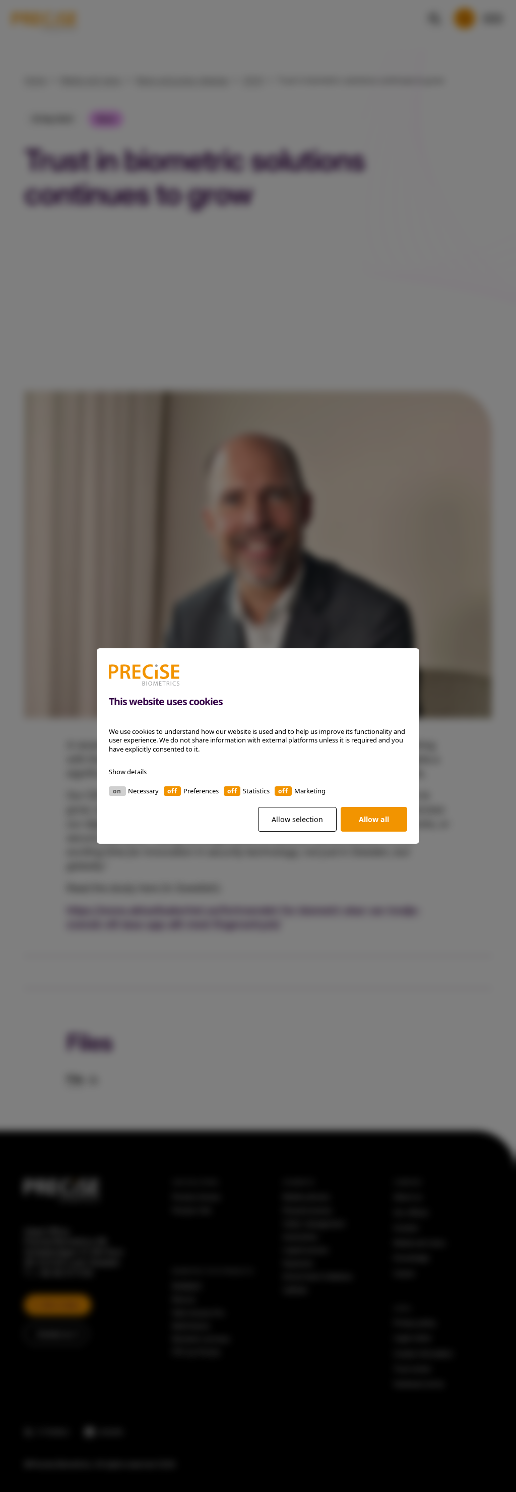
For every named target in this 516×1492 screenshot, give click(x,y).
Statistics (256, 790)
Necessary (143, 790)
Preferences (201, 790)
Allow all (374, 819)
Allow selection (297, 819)
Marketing (310, 790)
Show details (128, 771)
